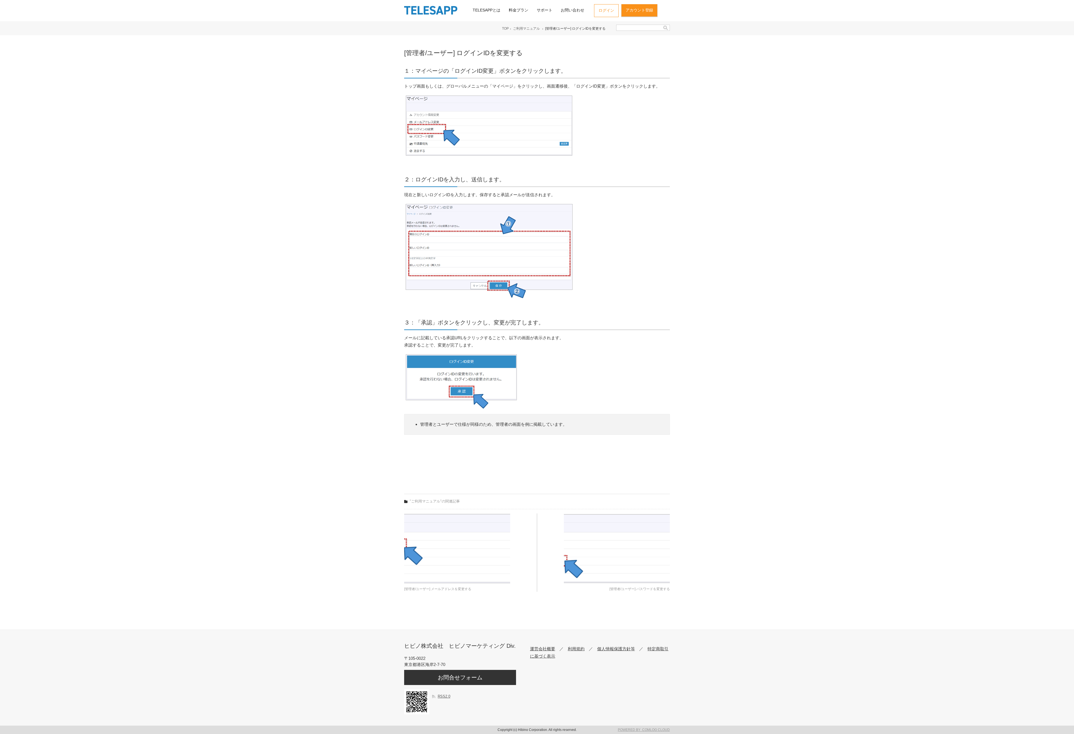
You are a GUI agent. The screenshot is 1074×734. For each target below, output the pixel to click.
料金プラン (518, 10)
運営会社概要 (542, 648)
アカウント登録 (639, 10)
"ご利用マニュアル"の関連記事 (435, 501)
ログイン (606, 10)
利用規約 (576, 648)
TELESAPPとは (486, 10)
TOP (505, 29)
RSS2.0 (444, 696)
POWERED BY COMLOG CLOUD (644, 730)
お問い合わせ (572, 10)
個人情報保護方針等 (616, 648)
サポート (544, 10)
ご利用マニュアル (526, 29)
